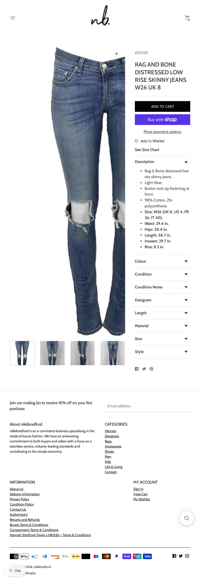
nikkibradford (42, 567)
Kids (108, 461)
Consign (111, 472)
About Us (16, 489)
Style (139, 351)
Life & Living (113, 467)
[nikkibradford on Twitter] (181, 555)
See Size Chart (147, 149)
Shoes (109, 451)
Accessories (113, 446)
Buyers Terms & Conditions (29, 525)
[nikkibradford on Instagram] (187, 555)
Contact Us (18, 509)
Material (142, 326)
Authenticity (19, 514)
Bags (108, 441)
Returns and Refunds (25, 519)
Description (144, 161)
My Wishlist (141, 499)
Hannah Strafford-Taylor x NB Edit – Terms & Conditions (50, 535)
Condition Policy (22, 504)
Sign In (138, 489)
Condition (143, 274)
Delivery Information (25, 494)
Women (110, 431)
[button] (149, 141)
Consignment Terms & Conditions (34, 530)
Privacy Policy (19, 499)
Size (138, 338)
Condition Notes (149, 287)
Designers (143, 300)
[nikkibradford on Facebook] (174, 555)
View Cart (140, 494)
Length (141, 313)
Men (108, 456)
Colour (140, 261)
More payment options (162, 131)
